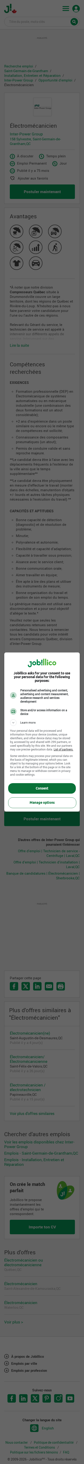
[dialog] (42, 732)
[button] (42, 722)
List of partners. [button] (63, 749)
